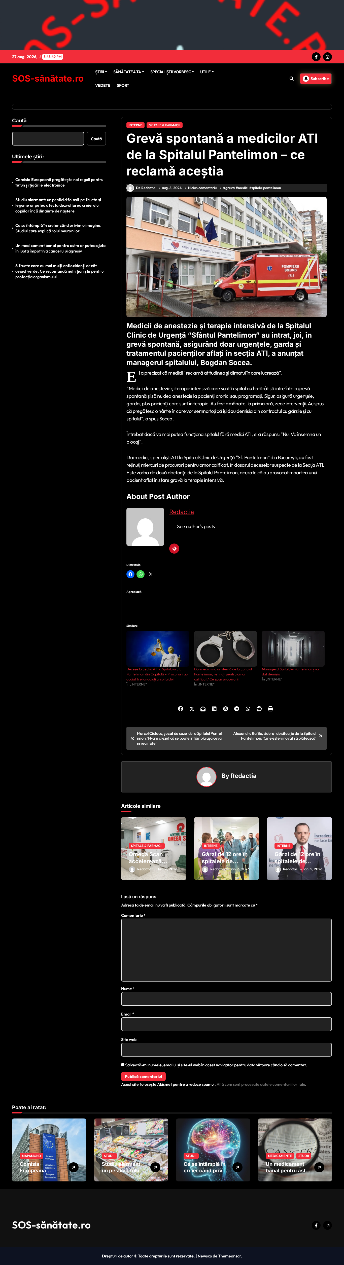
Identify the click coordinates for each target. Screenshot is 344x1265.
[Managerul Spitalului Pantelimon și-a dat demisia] (293, 649)
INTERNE (135, 125)
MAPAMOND (31, 1156)
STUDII (109, 1156)
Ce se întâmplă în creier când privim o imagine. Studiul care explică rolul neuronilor (58, 228)
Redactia (181, 512)
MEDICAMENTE (280, 1156)
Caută (19, 121)
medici (243, 188)
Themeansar (229, 1255)
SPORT (123, 85)
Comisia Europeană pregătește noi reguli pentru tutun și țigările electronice (59, 182)
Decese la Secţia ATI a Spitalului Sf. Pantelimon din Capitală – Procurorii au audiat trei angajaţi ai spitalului (157, 674)
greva (230, 188)
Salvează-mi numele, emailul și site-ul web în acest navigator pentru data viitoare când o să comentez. (216, 1064)
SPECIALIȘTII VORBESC (170, 71)
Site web (128, 1039)
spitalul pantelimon (266, 188)
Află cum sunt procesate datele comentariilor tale (261, 1084)
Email (127, 1014)
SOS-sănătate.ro (48, 78)
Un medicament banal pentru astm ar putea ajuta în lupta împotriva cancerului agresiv (60, 248)
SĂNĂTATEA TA (127, 71)
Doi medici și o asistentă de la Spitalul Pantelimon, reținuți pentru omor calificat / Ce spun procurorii (223, 674)
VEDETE (102, 85)
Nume (128, 988)
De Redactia (145, 188)
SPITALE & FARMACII (164, 125)
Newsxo (205, 1255)
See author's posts (196, 526)
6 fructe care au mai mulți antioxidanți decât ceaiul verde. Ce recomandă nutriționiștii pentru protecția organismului (59, 271)
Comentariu (133, 915)
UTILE (205, 71)
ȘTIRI (99, 71)
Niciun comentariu (202, 188)
